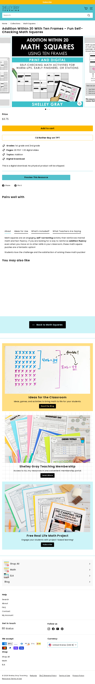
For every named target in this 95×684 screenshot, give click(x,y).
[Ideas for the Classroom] (47, 370)
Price (5, 114)
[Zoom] (79, 103)
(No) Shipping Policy (48, 675)
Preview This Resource (36, 177)
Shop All (6, 656)
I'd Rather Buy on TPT (47, 137)
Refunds (33, 675)
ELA (3, 664)
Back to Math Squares (49, 324)
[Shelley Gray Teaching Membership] (47, 439)
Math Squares (29, 23)
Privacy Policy (78, 675)
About (5, 603)
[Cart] (86, 8)
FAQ (4, 607)
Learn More (47, 475)
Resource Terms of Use (12, 678)
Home (4, 23)
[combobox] (47, 15)
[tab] (8, 232)
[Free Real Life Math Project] (47, 508)
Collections (15, 23)
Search (5, 599)
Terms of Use (64, 675)
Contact (6, 611)
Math (4, 660)
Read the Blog (47, 406)
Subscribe (47, 2)
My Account (7, 615)
